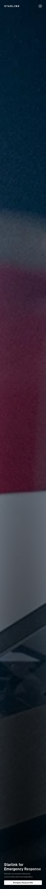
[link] (12, 6)
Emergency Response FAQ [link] (23, 883)
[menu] (40, 6)
